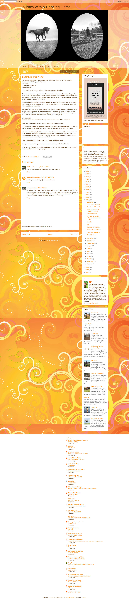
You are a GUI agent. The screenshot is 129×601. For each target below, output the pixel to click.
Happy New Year (72, 570)
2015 (87, 200)
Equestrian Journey (73, 452)
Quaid (56, 66)
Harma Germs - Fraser (74, 580)
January (89, 264)
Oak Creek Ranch (32, 177)
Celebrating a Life (96, 386)
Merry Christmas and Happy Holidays (93, 210)
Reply (28, 172)
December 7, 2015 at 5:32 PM (39, 188)
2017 (87, 194)
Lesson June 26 (72, 523)
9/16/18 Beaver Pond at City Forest (77, 506)
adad (69, 587)
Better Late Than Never (94, 229)
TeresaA (94, 282)
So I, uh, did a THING (97, 373)
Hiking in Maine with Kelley (76, 504)
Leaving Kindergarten (93, 232)
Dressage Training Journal (75, 522)
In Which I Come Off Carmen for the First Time (93, 217)
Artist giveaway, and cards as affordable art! (79, 517)
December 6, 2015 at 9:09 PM (45, 177)
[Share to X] (47, 157)
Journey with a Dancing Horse (46, 7)
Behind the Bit (72, 516)
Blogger (84, 597)
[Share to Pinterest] (51, 157)
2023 (87, 179)
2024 (87, 176)
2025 (87, 174)
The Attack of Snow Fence (95, 207)
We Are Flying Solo (73, 475)
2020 (87, 187)
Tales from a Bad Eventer (75, 539)
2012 (87, 272)
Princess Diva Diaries (74, 493)
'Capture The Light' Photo (75, 551)
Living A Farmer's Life (74, 458)
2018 (87, 192)
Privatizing (70, 529)
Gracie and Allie (72, 510)
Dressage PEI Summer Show (75, 582)
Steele (41, 66)
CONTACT (71, 446)
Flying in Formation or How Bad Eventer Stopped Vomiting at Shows (85, 541)
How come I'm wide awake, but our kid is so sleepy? (81, 564)
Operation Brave (92, 213)
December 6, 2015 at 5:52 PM (41, 167)
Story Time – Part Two (73, 500)
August (89, 246)
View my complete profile (91, 303)
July (88, 248)
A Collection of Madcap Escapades (78, 440)
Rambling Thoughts (97, 418)
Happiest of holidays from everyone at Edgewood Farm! (82, 488)
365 (88, 224)
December (90, 202)
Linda (28, 188)
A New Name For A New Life (75, 477)
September (90, 243)
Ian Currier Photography (75, 586)
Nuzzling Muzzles (73, 528)
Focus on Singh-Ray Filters (76, 557)
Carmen (33, 66)
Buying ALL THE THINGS (74, 512)
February (90, 261)
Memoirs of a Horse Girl (75, 533)
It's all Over (94, 312)
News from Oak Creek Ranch (76, 469)
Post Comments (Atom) (53, 240)
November (90, 238)
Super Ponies (72, 545)
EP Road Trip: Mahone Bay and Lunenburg (79, 576)
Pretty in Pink (71, 465)
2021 (87, 184)
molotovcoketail (70, 597)
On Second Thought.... (93, 227)
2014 (87, 267)
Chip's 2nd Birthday (73, 442)
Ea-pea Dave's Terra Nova (75, 574)
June (89, 251)
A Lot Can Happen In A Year (75, 535)
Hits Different (71, 447)
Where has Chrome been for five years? (78, 453)
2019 (87, 189)
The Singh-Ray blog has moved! (76, 558)
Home (24, 66)
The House (71, 547)
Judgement (94, 333)
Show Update (89, 324)
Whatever (94, 360)
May (88, 253)
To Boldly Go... (91, 235)
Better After (71, 498)
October (89, 240)
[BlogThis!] (46, 157)
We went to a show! (73, 494)
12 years (94, 407)
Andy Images (72, 563)
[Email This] (44, 157)
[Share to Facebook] (49, 157)
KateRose (29, 167)
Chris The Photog (73, 463)
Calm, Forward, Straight (75, 487)
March (89, 259)
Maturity (89, 222)
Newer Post (26, 234)
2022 (87, 181)
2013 (87, 270)
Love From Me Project (74, 592)
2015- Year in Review (93, 204)
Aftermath (86, 397)
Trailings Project (72, 482)
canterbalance (72, 568)
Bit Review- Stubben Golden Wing (97, 347)
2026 (87, 171)
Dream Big (71, 481)
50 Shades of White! (73, 552)
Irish (49, 66)
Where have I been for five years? (76, 459)
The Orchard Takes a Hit (74, 471)
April (88, 256)
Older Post (74, 234)
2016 (87, 197)
